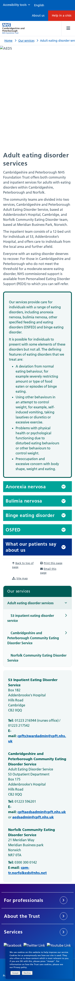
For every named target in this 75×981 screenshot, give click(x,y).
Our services (26, 40)
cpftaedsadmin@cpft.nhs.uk (42, 812)
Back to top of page (22, 565)
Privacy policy (20, 967)
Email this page (48, 570)
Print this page (53, 563)
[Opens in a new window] (13, 945)
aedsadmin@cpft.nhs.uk (33, 817)
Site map (22, 578)
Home (8, 40)
